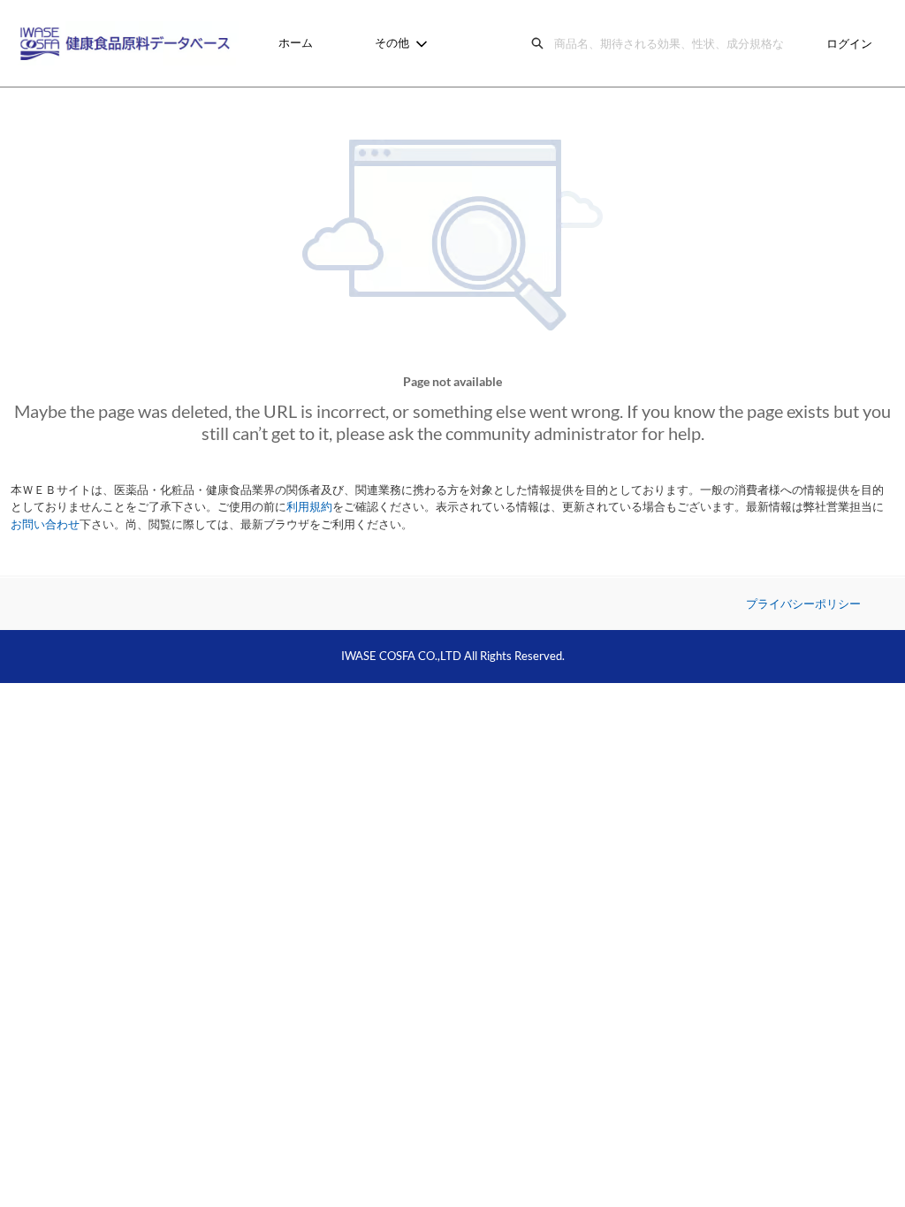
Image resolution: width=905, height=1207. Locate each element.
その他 (392, 42)
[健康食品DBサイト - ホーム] (128, 43)
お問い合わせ (45, 524)
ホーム (295, 42)
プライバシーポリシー (803, 603)
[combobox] (673, 43)
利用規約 (309, 506)
